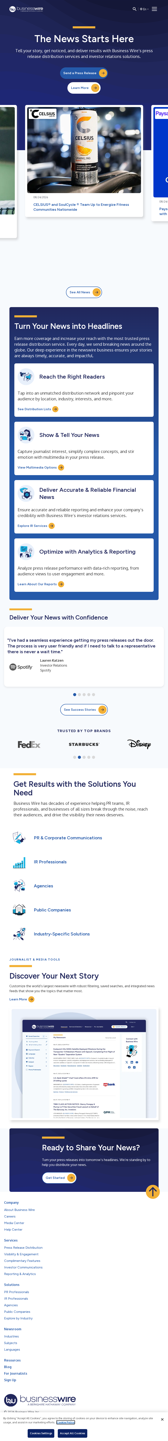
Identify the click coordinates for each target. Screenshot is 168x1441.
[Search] (134, 9)
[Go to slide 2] (79, 694)
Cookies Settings (41, 1433)
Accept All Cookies (72, 1433)
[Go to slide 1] (74, 694)
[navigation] (154, 9)
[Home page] (26, 9)
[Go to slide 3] (84, 694)
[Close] (162, 1419)
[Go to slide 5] (93, 694)
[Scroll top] (153, 1192)
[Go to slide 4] (88, 694)
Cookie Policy (66, 1422)
